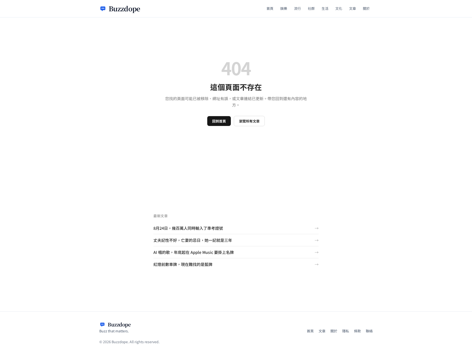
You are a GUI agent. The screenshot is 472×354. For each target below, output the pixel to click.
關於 (366, 8)
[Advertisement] (236, 163)
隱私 (345, 330)
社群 (311, 8)
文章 (352, 8)
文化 (338, 8)
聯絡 (369, 330)
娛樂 (283, 8)
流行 (297, 8)
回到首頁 (219, 121)
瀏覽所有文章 (249, 121)
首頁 (269, 8)
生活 (325, 8)
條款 (357, 330)
